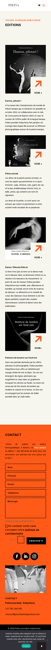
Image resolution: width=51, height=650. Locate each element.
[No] (47, 640)
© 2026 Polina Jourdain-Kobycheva (24, 628)
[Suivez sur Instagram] (34, 556)
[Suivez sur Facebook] (17, 556)
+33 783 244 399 (13, 608)
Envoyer (35, 541)
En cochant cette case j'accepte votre (22, 530)
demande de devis (29, 451)
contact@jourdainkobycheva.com (22, 614)
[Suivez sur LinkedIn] (25, 556)
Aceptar (26, 646)
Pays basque (40, 447)
